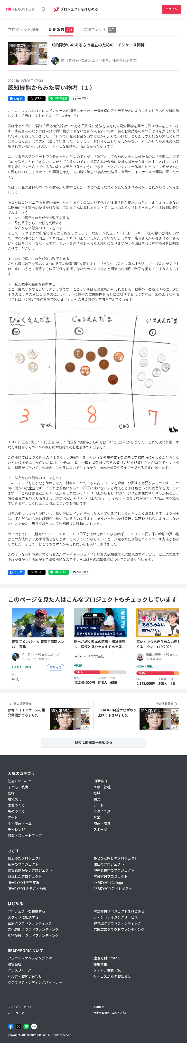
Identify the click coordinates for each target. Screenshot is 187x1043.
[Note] (34, 1026)
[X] (18, 1026)
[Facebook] (11, 1026)
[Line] (26, 1026)
